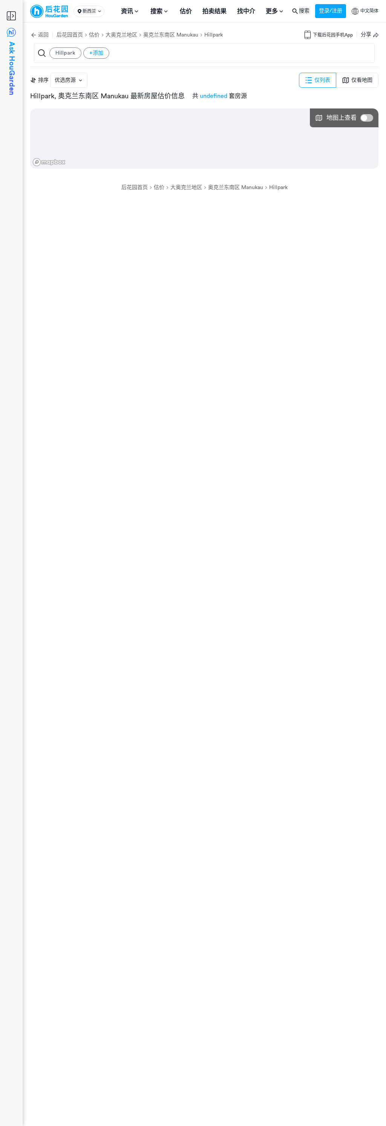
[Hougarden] (49, 11)
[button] (89, 11)
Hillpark (213, 35)
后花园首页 (70, 35)
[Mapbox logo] (49, 162)
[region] (204, 138)
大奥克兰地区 (121, 35)
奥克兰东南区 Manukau (170, 35)
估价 (94, 35)
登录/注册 (330, 11)
